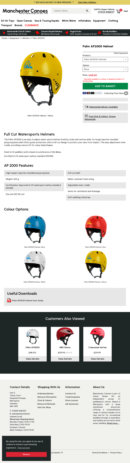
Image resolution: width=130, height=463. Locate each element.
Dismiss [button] (26, 454)
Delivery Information (46, 397)
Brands (18, 25)
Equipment (15, 38)
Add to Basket (105, 86)
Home (4, 38)
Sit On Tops (7, 20)
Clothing (113, 20)
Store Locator (71, 400)
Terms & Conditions (100, 453)
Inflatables (84, 20)
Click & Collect (44, 400)
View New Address (87, 2)
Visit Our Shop (44, 407)
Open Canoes (24, 20)
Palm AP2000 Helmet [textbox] (95, 59)
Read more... (113, 423)
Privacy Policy (116, 453)
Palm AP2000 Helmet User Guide (27, 300)
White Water (69, 20)
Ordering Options (45, 393)
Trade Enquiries (72, 397)
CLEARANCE (32, 25)
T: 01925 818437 (18, 411)
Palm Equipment (121, 53)
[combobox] (105, 59)
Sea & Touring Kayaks (47, 20)
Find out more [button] (24, 448)
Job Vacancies (71, 404)
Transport (6, 25)
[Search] (87, 11)
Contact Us (70, 393)
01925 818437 (106, 12)
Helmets (26, 38)
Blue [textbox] (86, 69)
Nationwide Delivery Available (104, 107)
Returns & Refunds (46, 404)
